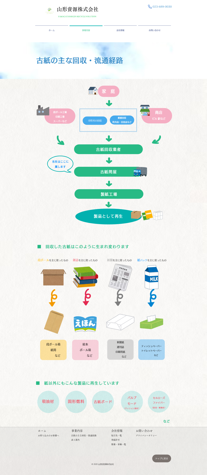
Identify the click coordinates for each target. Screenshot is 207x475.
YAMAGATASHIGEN (67, 16)
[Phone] (150, 6)
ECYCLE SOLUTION (87, 16)
